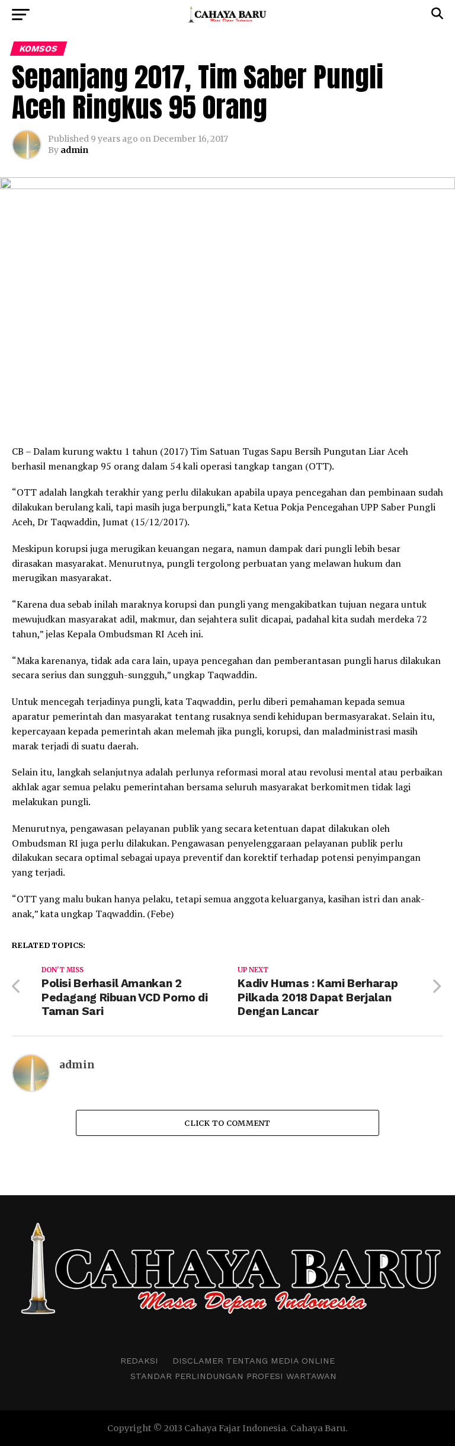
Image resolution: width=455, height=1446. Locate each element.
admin (74, 150)
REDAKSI (139, 1360)
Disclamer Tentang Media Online (253, 1360)
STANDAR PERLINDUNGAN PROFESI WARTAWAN (233, 1376)
